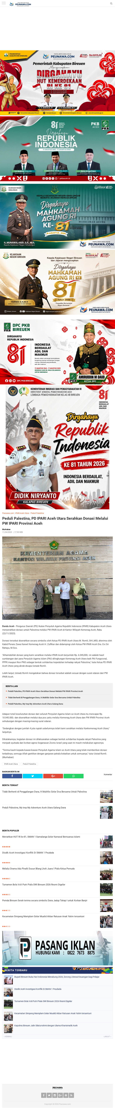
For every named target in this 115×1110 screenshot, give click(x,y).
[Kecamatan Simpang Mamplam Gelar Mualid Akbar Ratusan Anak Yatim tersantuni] (106, 921)
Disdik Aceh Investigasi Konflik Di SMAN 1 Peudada (28, 852)
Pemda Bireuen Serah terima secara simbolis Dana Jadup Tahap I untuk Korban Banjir (44, 900)
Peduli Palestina (37, 513)
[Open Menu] (3, 3)
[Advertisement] (57, 29)
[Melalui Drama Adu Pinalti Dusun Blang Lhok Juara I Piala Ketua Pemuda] (106, 874)
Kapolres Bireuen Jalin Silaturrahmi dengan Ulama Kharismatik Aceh (46, 1025)
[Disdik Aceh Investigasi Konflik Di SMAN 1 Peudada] (106, 858)
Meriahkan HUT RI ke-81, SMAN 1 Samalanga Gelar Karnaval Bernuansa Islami (41, 836)
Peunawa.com (8, 513)
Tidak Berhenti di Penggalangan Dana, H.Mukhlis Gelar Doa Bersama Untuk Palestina (44, 697)
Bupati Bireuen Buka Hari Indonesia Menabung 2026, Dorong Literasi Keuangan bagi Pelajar (56, 977)
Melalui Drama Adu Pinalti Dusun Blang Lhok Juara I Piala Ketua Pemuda (38, 868)
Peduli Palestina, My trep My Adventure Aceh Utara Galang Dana (35, 704)
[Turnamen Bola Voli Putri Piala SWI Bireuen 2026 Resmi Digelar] (106, 890)
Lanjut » (107, 1037)
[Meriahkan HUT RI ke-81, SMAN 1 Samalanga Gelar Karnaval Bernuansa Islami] (106, 842)
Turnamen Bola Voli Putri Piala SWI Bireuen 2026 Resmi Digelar (33, 884)
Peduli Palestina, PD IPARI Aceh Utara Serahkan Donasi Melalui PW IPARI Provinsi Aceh (55, 521)
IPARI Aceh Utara (22, 513)
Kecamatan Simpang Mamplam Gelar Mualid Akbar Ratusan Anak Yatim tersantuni (43, 916)
